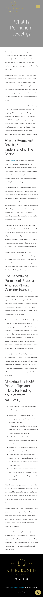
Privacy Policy (21, 592)
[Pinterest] (27, 579)
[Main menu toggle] (38, 6)
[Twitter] (20, 579)
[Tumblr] (23, 579)
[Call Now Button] (38, 592)
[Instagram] (16, 579)
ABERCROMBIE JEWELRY (17, 587)
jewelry (13, 160)
